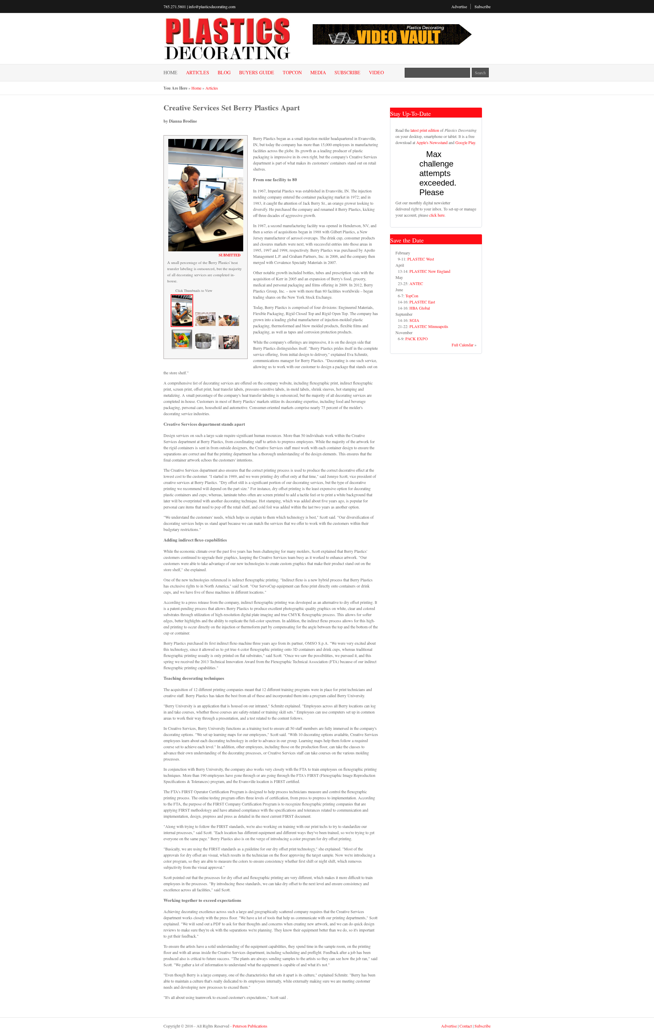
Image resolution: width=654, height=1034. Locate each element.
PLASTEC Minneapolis (428, 326)
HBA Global (419, 308)
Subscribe (482, 6)
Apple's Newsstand (432, 142)
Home (170, 72)
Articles (197, 72)
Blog (224, 72)
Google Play (465, 142)
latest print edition (424, 130)
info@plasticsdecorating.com (212, 6)
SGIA (414, 320)
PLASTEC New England (429, 271)
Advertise (459, 6)
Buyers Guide (256, 72)
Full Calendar (462, 344)
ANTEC (416, 283)
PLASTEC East (422, 301)
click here (437, 215)
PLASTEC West (420, 259)
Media (318, 72)
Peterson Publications (250, 1026)
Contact (466, 1026)
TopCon (292, 72)
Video (376, 72)
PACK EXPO (416, 338)
